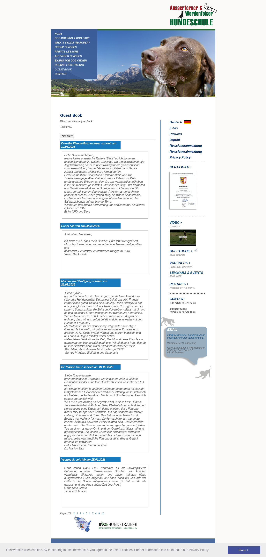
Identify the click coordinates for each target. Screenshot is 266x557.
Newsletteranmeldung (186, 145)
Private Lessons (66, 51)
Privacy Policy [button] (199, 550)
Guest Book (63, 69)
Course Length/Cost (69, 65)
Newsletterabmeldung (186, 151)
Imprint (175, 139)
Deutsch (176, 122)
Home (58, 33)
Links (174, 128)
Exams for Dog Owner (71, 60)
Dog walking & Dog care (72, 38)
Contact (61, 74)
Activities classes (68, 56)
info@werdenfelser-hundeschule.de (186, 335)
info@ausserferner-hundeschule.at (185, 337)
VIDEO (174, 222)
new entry (67, 135)
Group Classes (66, 47)
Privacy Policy (180, 157)
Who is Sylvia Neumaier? (72, 42)
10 (103, 513)
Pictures (176, 134)
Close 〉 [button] (244, 550)
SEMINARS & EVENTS (186, 272)
